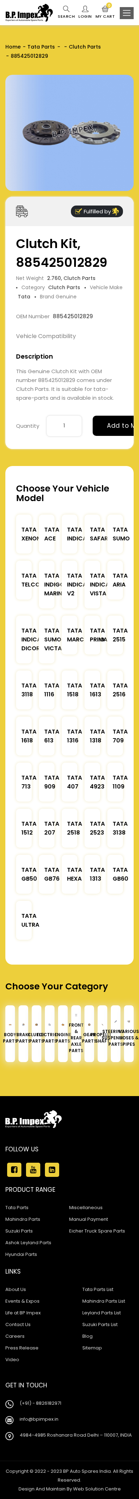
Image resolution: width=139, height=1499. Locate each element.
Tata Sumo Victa (53, 639)
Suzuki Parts (19, 1231)
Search (66, 16)
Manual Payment (88, 1219)
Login (85, 16)
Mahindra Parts (22, 1219)
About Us (15, 1289)
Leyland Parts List (101, 1312)
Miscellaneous (86, 1207)
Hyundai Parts (21, 1254)
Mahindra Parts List (103, 1301)
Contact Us (18, 1324)
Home (13, 46)
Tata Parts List (97, 1289)
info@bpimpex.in (39, 1419)
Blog (87, 1336)
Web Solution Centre (97, 1489)
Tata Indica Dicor (31, 639)
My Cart (105, 12)
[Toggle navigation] (127, 13)
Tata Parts (41, 46)
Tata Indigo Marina (55, 584)
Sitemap (92, 1347)
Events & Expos (22, 1301)
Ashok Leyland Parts (28, 1242)
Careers (15, 1336)
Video (12, 1359)
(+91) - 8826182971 (40, 1403)
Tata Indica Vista (99, 584)
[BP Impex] (29, 13)
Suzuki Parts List (100, 1324)
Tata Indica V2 (77, 584)
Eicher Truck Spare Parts (97, 1231)
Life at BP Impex (23, 1312)
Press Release (21, 1347)
